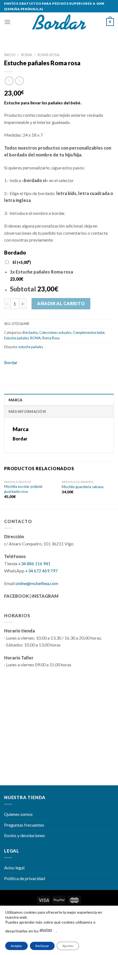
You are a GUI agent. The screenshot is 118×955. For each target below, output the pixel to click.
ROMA (26, 55)
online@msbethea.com (36, 583)
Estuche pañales (16, 338)
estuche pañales (30, 347)
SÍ (21, 262)
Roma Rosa (48, 55)
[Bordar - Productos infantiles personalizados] (59, 22)
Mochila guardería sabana (82, 487)
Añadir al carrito (61, 303)
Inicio (10, 55)
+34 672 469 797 (41, 570)
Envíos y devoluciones (24, 835)
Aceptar (16, 946)
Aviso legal (14, 867)
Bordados (30, 332)
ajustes (46, 929)
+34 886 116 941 (34, 563)
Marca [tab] (15, 400)
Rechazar (42, 946)
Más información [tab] (27, 411)
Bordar (11, 362)
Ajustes (68, 946)
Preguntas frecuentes (24, 824)
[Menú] (7, 22)
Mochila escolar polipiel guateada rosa (23, 489)
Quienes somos (18, 814)
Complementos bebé (89, 332)
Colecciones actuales (55, 332)
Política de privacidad (24, 878)
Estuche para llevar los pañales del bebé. (43, 103)
